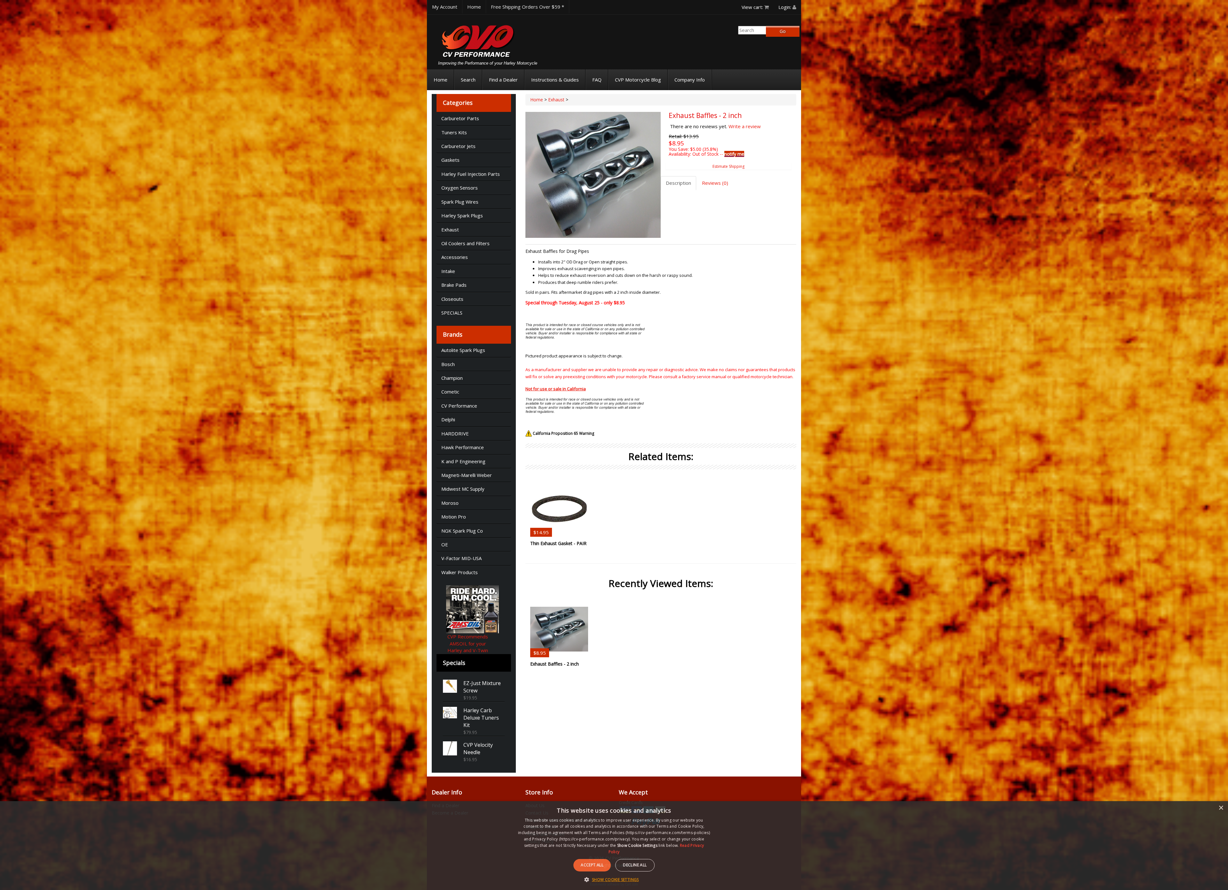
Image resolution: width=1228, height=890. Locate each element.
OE (444, 544)
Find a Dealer (503, 79)
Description (678, 183)
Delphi (448, 419)
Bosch (448, 364)
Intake (448, 271)
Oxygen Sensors (459, 187)
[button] (614, 879)
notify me (734, 154)
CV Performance (459, 405)
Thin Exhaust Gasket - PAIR (558, 543)
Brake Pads (454, 285)
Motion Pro (453, 516)
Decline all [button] (635, 865)
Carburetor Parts (460, 118)
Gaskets (450, 160)
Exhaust (450, 229)
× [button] (1220, 808)
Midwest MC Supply (462, 489)
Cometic (450, 391)
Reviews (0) (715, 183)
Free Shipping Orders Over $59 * (527, 7)
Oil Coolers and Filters (465, 243)
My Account (444, 7)
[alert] (614, 845)
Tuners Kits (454, 132)
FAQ (597, 79)
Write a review (744, 126)
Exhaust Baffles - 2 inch (554, 664)
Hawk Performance (462, 447)
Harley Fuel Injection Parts (470, 174)
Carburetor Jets (458, 146)
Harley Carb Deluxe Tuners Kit (481, 718)
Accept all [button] (592, 865)
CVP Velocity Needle (478, 748)
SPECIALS (451, 312)
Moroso (450, 503)
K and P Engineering (463, 461)
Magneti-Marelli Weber (466, 475)
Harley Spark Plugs (462, 215)
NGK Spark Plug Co (462, 530)
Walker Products (459, 572)
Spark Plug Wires (459, 202)
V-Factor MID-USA (461, 558)
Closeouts (452, 299)
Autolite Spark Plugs (463, 350)
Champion (452, 378)
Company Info (689, 79)
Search (468, 79)
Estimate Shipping (728, 166)
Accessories (454, 257)
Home (474, 7)
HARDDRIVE (455, 433)
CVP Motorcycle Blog (638, 79)
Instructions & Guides (555, 79)
